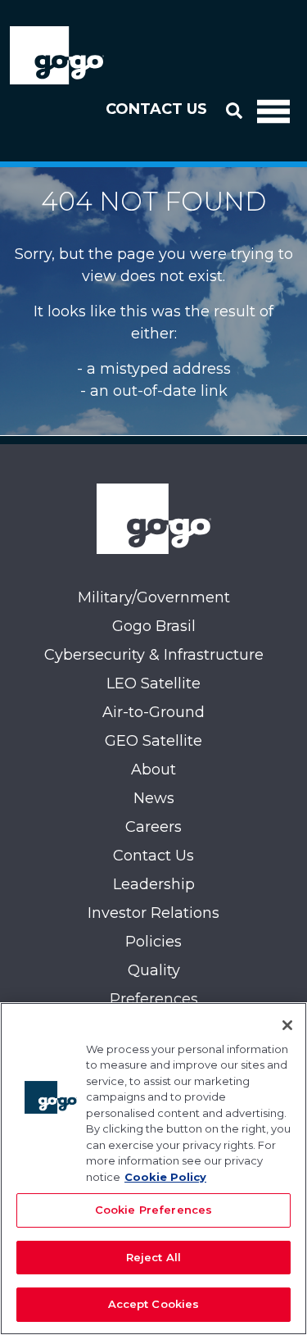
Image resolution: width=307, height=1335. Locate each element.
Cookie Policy (165, 1176)
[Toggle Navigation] (273, 109)
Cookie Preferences (153, 1209)
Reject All (153, 1257)
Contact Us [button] (156, 109)
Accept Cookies (154, 1303)
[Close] (287, 1025)
